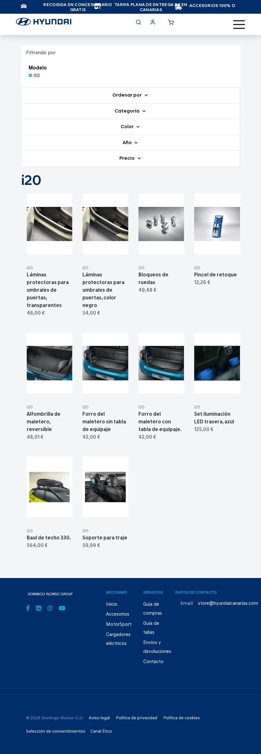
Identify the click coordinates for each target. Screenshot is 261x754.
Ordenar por (127, 95)
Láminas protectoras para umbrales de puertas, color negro (103, 290)
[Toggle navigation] (239, 24)
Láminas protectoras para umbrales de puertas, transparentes (48, 290)
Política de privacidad (136, 718)
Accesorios (117, 614)
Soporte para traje (104, 538)
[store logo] (43, 23)
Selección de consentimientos (55, 731)
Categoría (127, 111)
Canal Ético (101, 731)
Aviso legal (99, 718)
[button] (65, 246)
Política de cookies (181, 718)
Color (128, 127)
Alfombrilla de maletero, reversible (43, 422)
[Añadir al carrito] (49, 246)
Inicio (111, 604)
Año (128, 143)
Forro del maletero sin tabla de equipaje (104, 422)
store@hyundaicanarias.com (228, 603)
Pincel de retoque (215, 275)
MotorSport (118, 624)
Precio (127, 158)
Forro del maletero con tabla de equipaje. (159, 422)
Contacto (153, 662)
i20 (30, 268)
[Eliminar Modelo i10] (31, 75)
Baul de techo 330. (49, 538)
